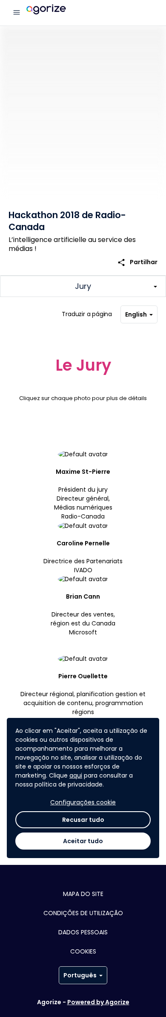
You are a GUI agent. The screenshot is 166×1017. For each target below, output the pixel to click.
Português (80, 975)
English (136, 314)
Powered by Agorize (98, 1002)
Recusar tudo (83, 819)
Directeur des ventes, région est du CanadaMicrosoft (83, 614)
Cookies (83, 951)
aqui (75, 775)
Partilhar (137, 262)
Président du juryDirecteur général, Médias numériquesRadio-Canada (83, 494)
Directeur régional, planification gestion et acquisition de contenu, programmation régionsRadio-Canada (83, 698)
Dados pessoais (83, 932)
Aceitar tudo (83, 841)
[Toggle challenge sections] (83, 286)
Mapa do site (83, 894)
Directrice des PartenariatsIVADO (83, 556)
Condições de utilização (83, 913)
